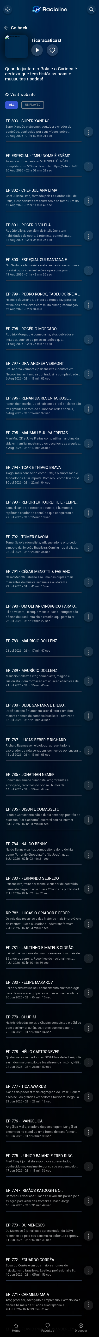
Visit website (23, 94)
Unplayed (32, 104)
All (11, 104)
